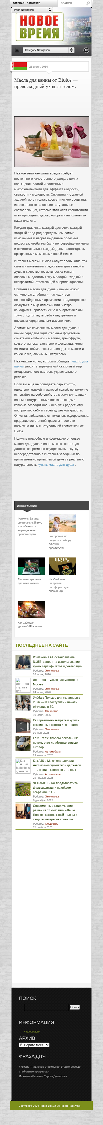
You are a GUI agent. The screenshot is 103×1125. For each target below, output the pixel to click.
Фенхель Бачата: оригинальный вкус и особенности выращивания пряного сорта (30, 526)
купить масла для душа (56, 464)
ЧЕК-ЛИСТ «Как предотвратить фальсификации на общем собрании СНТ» (55, 787)
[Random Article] (86, 52)
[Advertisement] (67, 100)
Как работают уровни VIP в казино (30, 624)
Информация (27, 505)
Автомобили (52, 751)
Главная (18, 3)
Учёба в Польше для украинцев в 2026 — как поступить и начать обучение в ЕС (56, 702)
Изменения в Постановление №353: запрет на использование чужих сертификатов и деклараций (57, 661)
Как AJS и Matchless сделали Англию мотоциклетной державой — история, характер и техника (57, 765)
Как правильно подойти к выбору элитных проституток (60, 542)
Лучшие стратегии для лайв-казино (29, 581)
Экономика (52, 670)
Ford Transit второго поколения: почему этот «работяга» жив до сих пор (55, 742)
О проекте (33, 3)
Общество (51, 711)
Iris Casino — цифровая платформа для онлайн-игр (58, 585)
